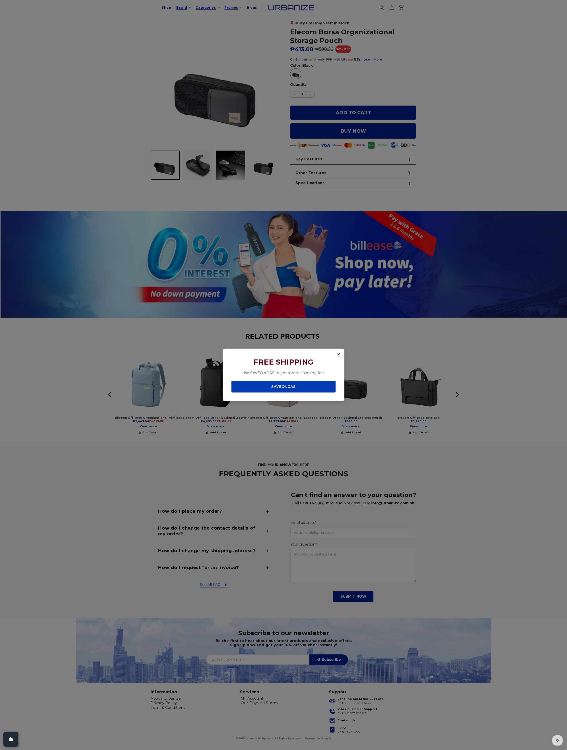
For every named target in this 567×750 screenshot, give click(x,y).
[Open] (10, 739)
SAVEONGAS (283, 386)
